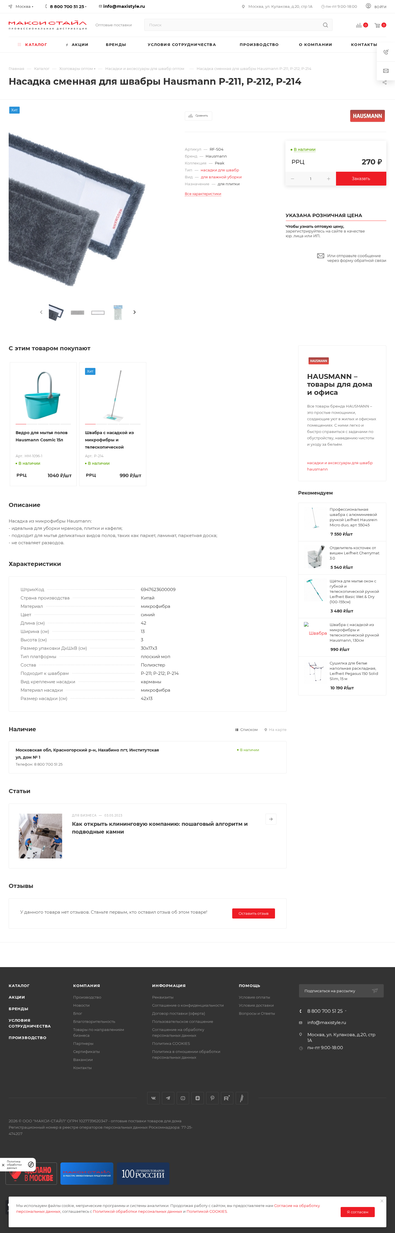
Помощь (250, 985)
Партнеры (83, 1043)
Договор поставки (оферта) (178, 1013)
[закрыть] (3, 1164)
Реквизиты (162, 997)
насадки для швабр (220, 170)
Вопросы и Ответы (257, 1013)
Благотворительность (94, 1021)
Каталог (19, 985)
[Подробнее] (270, 819)
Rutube (227, 1098)
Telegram (168, 1098)
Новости (81, 1005)
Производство (28, 1037)
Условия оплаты (254, 997)
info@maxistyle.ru (124, 6)
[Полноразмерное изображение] (88, 211)
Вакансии (83, 1059)
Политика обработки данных (14, 1164)
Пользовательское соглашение (182, 1021)
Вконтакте (153, 1098)
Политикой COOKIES (207, 1211)
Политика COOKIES (171, 1043)
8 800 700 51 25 (325, 1011)
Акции (17, 997)
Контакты (82, 1067)
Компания (86, 985)
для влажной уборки (221, 177)
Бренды (18, 1008)
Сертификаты (86, 1051)
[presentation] (41, 312)
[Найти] (325, 25)
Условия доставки (256, 1005)
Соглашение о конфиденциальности (188, 1005)
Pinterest (212, 1098)
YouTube (183, 1098)
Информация (169, 985)
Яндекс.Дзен (197, 1098)
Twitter (242, 1098)
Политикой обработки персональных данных (137, 1211)
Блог (77, 1013)
